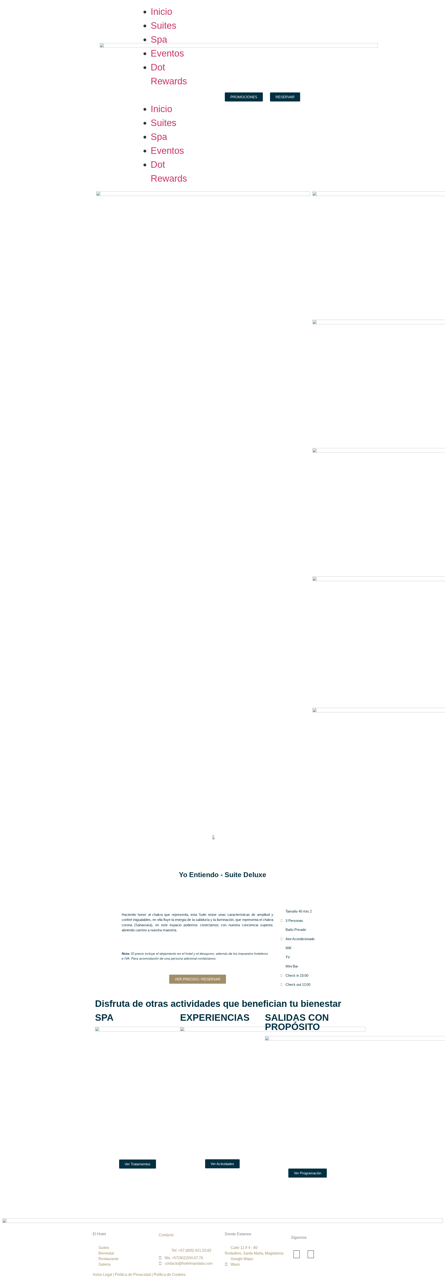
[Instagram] (311, 1254)
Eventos (167, 53)
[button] (159, 95)
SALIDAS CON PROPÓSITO (297, 1022)
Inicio (161, 11)
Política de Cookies (170, 1275)
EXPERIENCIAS (215, 1017)
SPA (104, 1017)
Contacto (166, 1235)
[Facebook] (296, 1254)
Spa (159, 39)
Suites (163, 25)
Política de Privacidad (132, 1275)
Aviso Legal (102, 1275)
